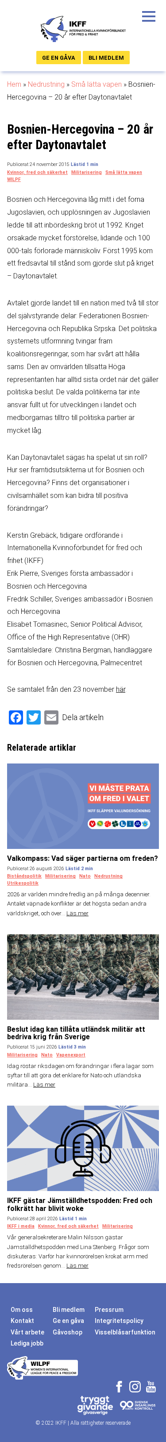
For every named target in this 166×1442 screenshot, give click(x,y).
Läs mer (77, 913)
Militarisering (86, 172)
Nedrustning (46, 84)
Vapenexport (70, 1055)
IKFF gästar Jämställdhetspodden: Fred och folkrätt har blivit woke (79, 1204)
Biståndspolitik (24, 876)
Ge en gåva (58, 57)
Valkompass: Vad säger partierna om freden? (82, 858)
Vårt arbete (27, 1332)
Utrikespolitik (23, 883)
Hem (14, 84)
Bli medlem (106, 57)
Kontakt (22, 1320)
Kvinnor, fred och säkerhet (37, 172)
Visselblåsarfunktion (125, 1332)
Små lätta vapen (96, 84)
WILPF (14, 179)
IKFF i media (21, 1226)
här (120, 689)
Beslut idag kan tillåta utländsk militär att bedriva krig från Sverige (76, 1033)
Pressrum (109, 1309)
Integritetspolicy (119, 1320)
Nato (85, 876)
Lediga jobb (27, 1343)
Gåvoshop (67, 1332)
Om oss (22, 1309)
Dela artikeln (83, 717)
